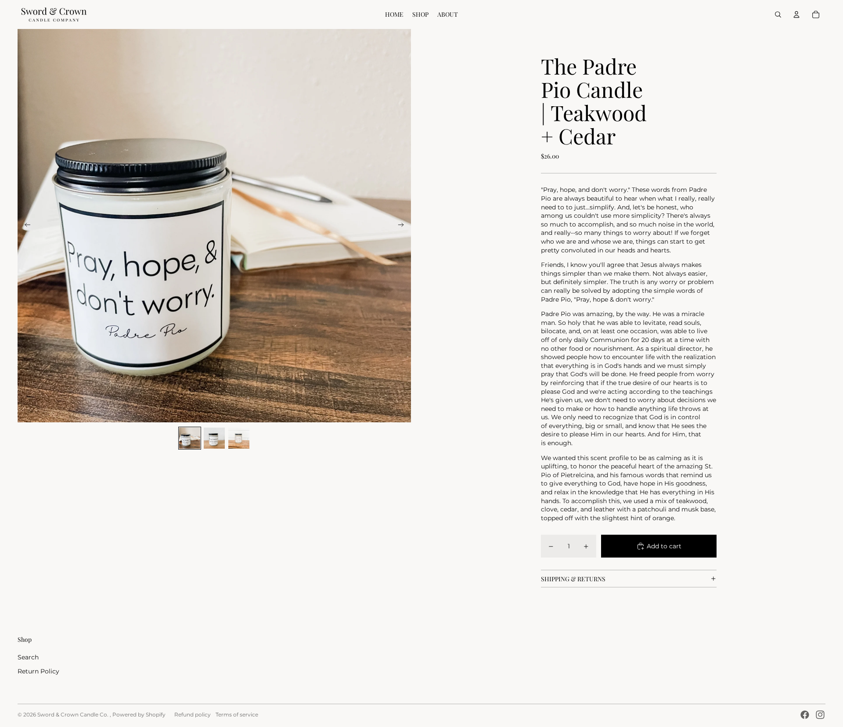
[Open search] (778, 14)
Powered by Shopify (139, 714)
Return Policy (38, 671)
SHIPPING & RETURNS (573, 579)
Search (28, 657)
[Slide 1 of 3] (189, 438)
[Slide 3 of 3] (238, 438)
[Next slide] (403, 225)
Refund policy (192, 714)
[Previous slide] (25, 225)
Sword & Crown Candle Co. (73, 714)
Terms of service (237, 714)
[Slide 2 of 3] (214, 438)
